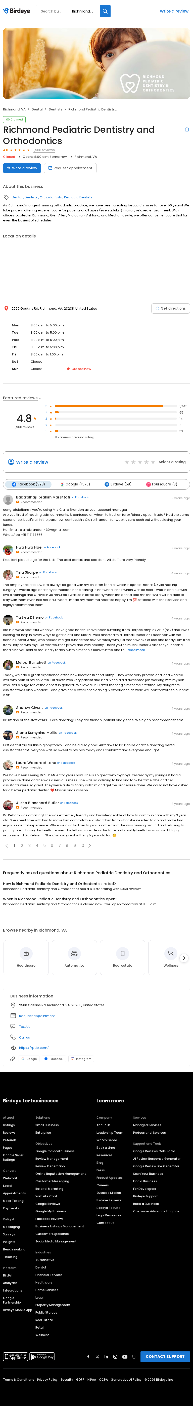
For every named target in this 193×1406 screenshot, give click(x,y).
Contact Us (105, 1223)
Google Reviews (47, 1204)
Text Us (24, 1026)
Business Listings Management (59, 1226)
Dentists (55, 109)
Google (31, 1059)
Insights (9, 1242)
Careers (102, 1185)
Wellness (42, 1335)
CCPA (103, 1379)
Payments (11, 1208)
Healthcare (44, 1282)
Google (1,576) (78, 484)
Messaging (11, 1227)
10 (82, 845)
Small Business (47, 1125)
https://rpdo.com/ (34, 1047)
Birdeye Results (108, 1208)
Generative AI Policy (126, 1379)
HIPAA (91, 1379)
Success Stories (108, 1193)
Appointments (14, 1193)
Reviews (9, 1132)
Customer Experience (52, 1234)
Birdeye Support (145, 1196)
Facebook (56, 1059)
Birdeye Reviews (108, 1200)
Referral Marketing (49, 1189)
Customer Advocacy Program (156, 1211)
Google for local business (55, 1151)
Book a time (105, 1147)
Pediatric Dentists (78, 197)
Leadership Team (109, 1132)
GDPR (80, 1379)
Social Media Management (56, 1241)
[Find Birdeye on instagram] (115, 1356)
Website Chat (46, 1196)
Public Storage (46, 1312)
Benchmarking (14, 1249)
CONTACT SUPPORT (165, 1356)
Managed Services (147, 1125)
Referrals (10, 1140)
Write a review (174, 11)
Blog (99, 1163)
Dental (37, 109)
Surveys (9, 1234)
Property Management (53, 1305)
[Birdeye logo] (17, 11)
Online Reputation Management (60, 1174)
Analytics (10, 1283)
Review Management (51, 1159)
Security (67, 1379)
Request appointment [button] (37, 1015)
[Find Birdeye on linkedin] (106, 1356)
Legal (39, 1297)
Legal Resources (108, 1215)
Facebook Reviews (49, 1219)
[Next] (183, 958)
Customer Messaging (52, 1181)
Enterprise (43, 1132)
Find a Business (145, 1181)
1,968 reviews (44, 150)
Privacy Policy (47, 1379)
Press (100, 1170)
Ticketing (10, 1257)
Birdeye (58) (121, 484)
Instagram (83, 1059)
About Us (103, 1125)
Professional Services (149, 1132)
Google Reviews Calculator (154, 1151)
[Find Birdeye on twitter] (97, 1356)
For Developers (144, 1189)
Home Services (46, 1290)
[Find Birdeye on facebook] (88, 1356)
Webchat (10, 1178)
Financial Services (49, 1275)
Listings (9, 1125)
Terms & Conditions (18, 1379)
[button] (89, 845)
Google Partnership (12, 1300)
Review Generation (50, 1166)
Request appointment (73, 168)
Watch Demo (106, 1140)
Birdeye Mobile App (17, 1310)
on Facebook (80, 497)
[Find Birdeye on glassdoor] (133, 1356)
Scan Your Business (148, 1174)
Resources (104, 1155)
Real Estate (44, 1320)
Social (7, 1186)
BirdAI (7, 1275)
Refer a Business (146, 1204)
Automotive (44, 1260)
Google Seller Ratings (13, 1157)
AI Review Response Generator (156, 1159)
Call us (24, 1037)
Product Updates (109, 1178)
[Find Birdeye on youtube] (124, 1356)
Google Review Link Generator (156, 1166)
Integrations (12, 1290)
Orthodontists (51, 197)
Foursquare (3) (164, 484)
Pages (8, 1147)
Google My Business (51, 1211)
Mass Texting (13, 1201)
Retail (39, 1327)
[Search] (105, 11)
